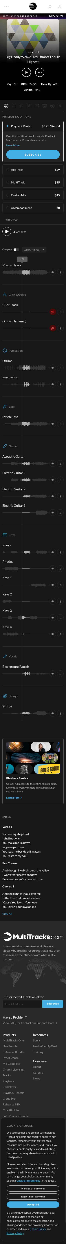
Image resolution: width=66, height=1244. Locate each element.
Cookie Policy (38, 1229)
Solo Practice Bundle (16, 1116)
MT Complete (11, 1063)
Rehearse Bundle (13, 1052)
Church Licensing (13, 1069)
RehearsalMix (11, 1104)
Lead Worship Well (45, 1046)
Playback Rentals (13, 1092)
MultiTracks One (13, 1040)
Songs (37, 1040)
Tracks (7, 1075)
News (36, 1078)
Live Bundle (10, 1046)
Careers (38, 1072)
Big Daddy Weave (18, 57)
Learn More (12, 145)
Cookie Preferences (28, 1180)
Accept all (33, 1204)
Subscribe (33, 154)
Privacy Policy (15, 1233)
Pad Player (9, 1087)
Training (38, 1052)
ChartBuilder (11, 1110)
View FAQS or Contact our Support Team (29, 1023)
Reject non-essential (33, 1196)
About (37, 1066)
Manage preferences (33, 1188)
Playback (8, 1081)
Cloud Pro (9, 1098)
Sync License (11, 1057)
